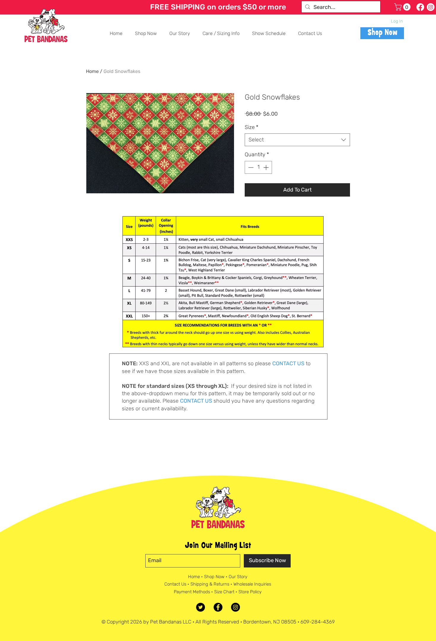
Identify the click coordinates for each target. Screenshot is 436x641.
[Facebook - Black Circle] (218, 607)
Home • (196, 576)
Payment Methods (192, 591)
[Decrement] (250, 167)
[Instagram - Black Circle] (235, 607)
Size (251, 127)
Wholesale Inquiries (252, 584)
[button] (403, 7)
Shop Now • (216, 576)
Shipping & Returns (209, 584)
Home (92, 71)
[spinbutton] (258, 167)
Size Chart (224, 591)
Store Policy (250, 591)
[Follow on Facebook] (420, 7)
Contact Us (175, 584)
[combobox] (297, 139)
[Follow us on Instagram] (431, 7)
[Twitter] (200, 607)
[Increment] (266, 167)
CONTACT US (288, 363)
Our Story (238, 576)
